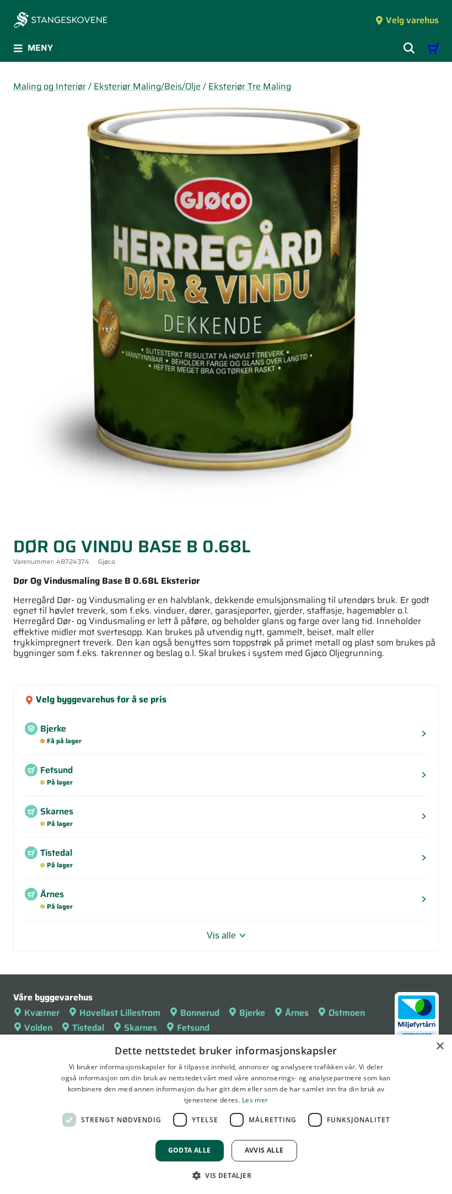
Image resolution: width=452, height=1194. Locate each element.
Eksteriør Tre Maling (249, 86)
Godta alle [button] (189, 1150)
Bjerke (252, 1013)
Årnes (297, 1013)
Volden (38, 1027)
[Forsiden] (60, 21)
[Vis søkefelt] (409, 48)
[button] (226, 1175)
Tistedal (88, 1027)
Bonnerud (199, 1013)
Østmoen (347, 1013)
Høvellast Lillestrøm (119, 1013)
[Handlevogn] (433, 48)
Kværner (42, 1013)
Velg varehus (412, 20)
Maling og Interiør (49, 86)
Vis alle (221, 935)
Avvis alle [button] (264, 1150)
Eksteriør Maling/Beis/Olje (147, 86)
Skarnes (140, 1027)
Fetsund (193, 1027)
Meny (40, 48)
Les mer (255, 1100)
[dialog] (226, 1114)
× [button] (439, 1046)
